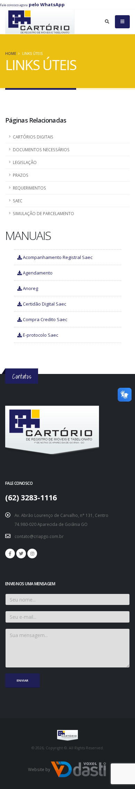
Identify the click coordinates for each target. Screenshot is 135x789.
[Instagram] (32, 553)
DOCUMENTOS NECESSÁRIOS (41, 149)
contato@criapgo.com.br (39, 536)
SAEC (17, 200)
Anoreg (30, 288)
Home (10, 53)
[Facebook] (10, 553)
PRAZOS (20, 175)
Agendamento (37, 273)
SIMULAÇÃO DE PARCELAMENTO (43, 213)
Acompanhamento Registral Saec (57, 257)
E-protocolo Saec (40, 335)
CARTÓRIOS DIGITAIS (33, 136)
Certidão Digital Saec (44, 304)
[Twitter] (21, 553)
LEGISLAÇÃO (25, 162)
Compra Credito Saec (44, 319)
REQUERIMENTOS (29, 188)
